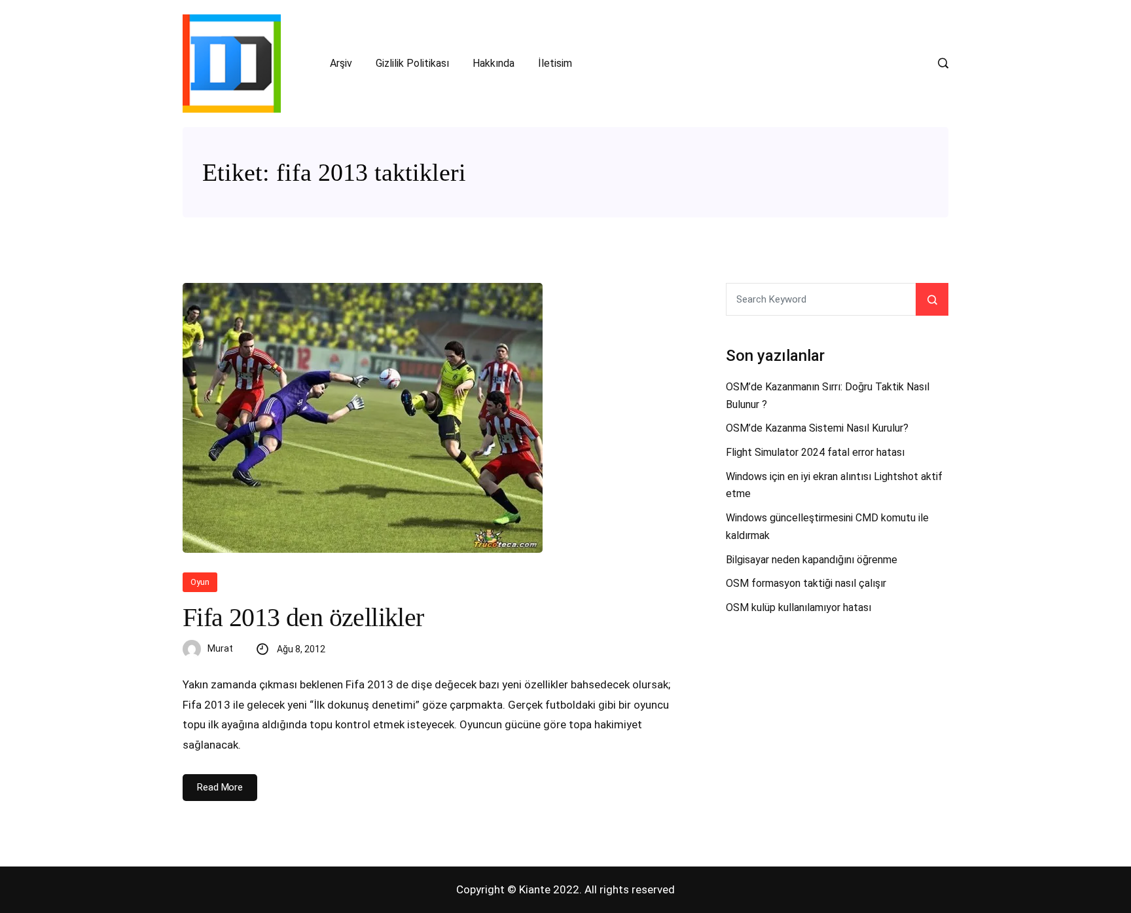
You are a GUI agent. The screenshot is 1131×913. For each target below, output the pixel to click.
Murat (220, 648)
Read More (220, 787)
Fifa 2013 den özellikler (303, 617)
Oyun (199, 582)
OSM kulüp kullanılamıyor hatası (798, 607)
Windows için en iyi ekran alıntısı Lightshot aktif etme (834, 485)
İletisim (555, 63)
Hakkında (493, 63)
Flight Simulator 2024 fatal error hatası (815, 452)
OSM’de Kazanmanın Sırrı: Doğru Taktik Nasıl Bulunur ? (827, 396)
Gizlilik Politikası (412, 63)
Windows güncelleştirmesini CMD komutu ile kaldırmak (827, 527)
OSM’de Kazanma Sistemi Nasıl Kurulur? (817, 428)
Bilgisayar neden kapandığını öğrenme (811, 559)
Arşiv (341, 63)
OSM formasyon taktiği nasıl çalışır (806, 583)
